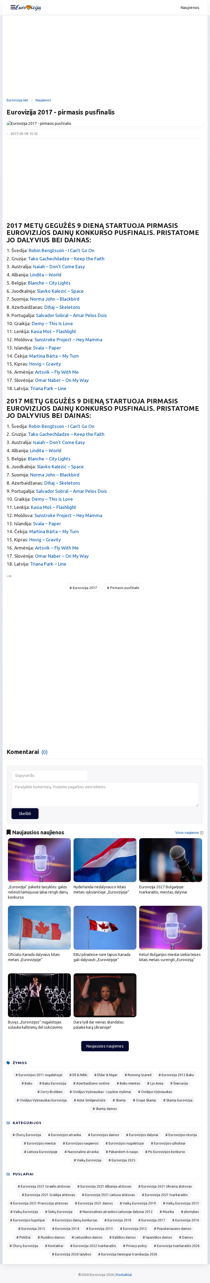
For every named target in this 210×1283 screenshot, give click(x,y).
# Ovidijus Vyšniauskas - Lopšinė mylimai (100, 1092)
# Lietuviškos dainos (87, 1237)
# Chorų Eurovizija (27, 1135)
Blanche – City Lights (49, 282)
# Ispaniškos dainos (157, 1237)
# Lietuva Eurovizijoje (40, 1152)
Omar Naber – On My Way (62, 380)
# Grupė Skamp (144, 1100)
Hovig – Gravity (45, 363)
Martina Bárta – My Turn (54, 355)
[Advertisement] (105, 57)
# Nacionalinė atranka (82, 1152)
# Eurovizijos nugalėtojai (125, 1143)
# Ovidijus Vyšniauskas (155, 1092)
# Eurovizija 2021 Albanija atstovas (104, 1186)
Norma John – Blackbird (54, 298)
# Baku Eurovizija (52, 1083)
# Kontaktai (54, 1246)
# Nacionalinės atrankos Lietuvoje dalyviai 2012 (116, 1211)
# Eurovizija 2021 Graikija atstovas (48, 1195)
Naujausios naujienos (105, 1046)
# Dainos (186, 1237)
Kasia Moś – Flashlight (53, 331)
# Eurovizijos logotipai (27, 1220)
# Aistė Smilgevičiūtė (90, 1100)
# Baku (27, 1083)
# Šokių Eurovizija (58, 1211)
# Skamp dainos (105, 1108)
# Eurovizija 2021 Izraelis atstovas (44, 1186)
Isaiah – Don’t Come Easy (59, 266)
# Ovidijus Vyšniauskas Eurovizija (42, 1100)
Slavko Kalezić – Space (60, 291)
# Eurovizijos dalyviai (142, 1135)
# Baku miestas (128, 1083)
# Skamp (119, 1100)
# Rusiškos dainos (51, 1237)
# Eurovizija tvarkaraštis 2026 (177, 1246)
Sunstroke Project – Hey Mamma (68, 339)
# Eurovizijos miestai (40, 1143)
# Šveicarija (179, 1083)
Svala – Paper (47, 347)
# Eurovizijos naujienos (80, 1143)
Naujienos (189, 7)
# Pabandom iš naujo (122, 1152)
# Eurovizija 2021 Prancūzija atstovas (39, 1203)
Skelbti (25, 813)
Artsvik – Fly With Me (57, 372)
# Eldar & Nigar (106, 1075)
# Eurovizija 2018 (117, 1220)
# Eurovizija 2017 (83, 588)
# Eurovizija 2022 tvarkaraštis (93, 1246)
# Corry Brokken (50, 1092)
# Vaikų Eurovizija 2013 (181, 1203)
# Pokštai (23, 1237)
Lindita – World (45, 274)
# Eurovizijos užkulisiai (168, 1143)
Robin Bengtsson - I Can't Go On (61, 250)
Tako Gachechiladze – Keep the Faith (66, 258)
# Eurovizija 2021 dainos (94, 1203)
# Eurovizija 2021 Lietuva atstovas (108, 1195)
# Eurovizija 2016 (185, 1220)
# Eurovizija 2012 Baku (176, 1075)
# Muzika (167, 1211)
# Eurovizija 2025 (122, 1160)
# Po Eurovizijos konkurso (165, 1152)
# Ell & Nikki (78, 1075)
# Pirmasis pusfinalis (123, 588)
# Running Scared (138, 1075)
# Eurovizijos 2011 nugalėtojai (39, 1075)
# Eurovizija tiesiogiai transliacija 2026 (127, 1254)
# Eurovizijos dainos (103, 1135)
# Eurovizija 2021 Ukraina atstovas (165, 1186)
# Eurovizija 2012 (133, 1228)
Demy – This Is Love (52, 323)
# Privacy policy (135, 1246)
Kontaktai (124, 1274)
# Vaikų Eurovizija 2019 (138, 1203)
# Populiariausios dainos (172, 1228)
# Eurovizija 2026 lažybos (71, 1254)
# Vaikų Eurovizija (87, 1160)
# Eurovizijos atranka (64, 1135)
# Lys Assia (155, 1083)
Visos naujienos (187, 832)
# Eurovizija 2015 (31, 1228)
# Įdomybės (190, 1211)
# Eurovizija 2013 (99, 1228)
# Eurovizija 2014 (65, 1228)
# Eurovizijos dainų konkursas (74, 1220)
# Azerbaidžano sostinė (91, 1083)
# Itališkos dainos (122, 1237)
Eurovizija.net (17, 100)
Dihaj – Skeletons (62, 307)
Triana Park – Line (48, 388)
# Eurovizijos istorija (181, 1135)
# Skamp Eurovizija (177, 1100)
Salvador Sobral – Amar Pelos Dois (71, 315)
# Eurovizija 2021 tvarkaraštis (165, 1195)
